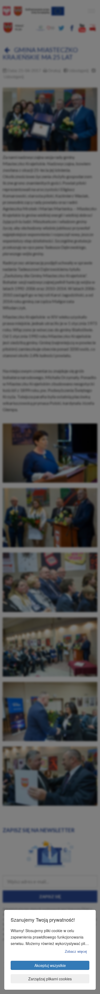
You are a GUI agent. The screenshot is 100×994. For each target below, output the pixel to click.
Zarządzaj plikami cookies (50, 978)
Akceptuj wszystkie (50, 965)
